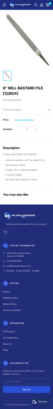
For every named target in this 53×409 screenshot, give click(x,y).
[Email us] (5, 232)
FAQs (5, 350)
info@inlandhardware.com (19, 266)
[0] (47, 5)
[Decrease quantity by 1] (18, 129)
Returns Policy (10, 304)
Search (6, 291)
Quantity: (8, 129)
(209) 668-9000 (14, 261)
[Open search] (36, 4)
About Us (7, 344)
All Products (9, 331)
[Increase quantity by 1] (37, 129)
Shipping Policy (10, 298)
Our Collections (10, 337)
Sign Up (26, 389)
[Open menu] (4, 5)
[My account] (41, 4)
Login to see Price (24, 119)
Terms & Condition (11, 310)
